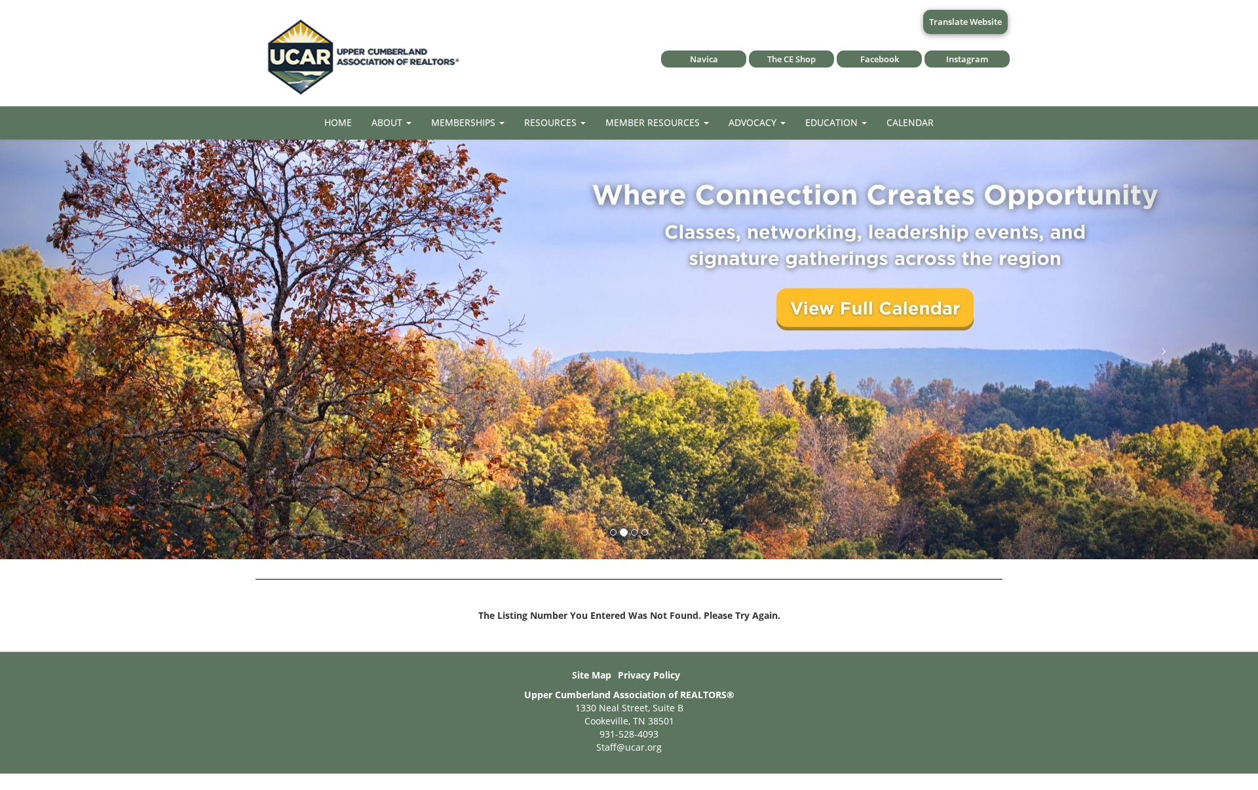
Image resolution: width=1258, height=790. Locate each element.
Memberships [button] (464, 122)
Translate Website (965, 22)
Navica (704, 59)
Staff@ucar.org (629, 747)
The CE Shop (791, 59)
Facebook (879, 59)
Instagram (967, 59)
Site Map (591, 675)
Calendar (910, 122)
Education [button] (832, 122)
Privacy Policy (649, 675)
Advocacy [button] (754, 122)
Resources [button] (551, 122)
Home (338, 122)
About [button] (388, 122)
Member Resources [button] (653, 122)
